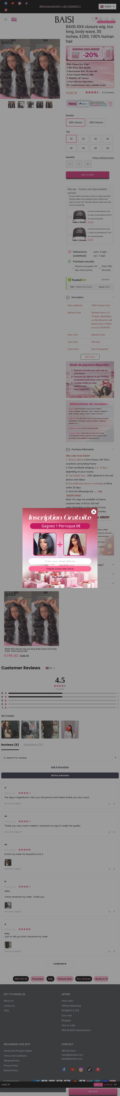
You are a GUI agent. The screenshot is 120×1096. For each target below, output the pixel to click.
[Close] (94, 512)
